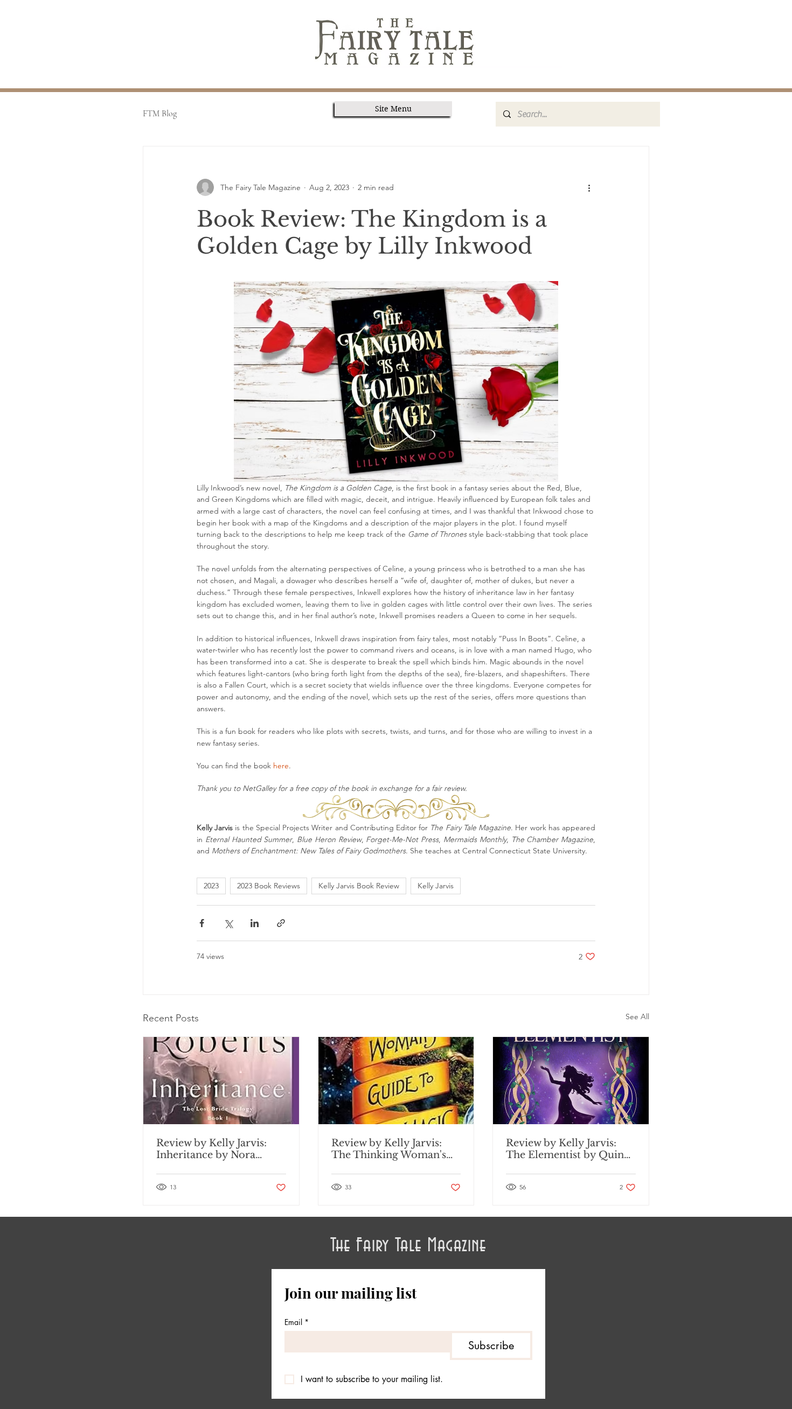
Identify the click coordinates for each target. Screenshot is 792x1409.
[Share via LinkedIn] (254, 923)
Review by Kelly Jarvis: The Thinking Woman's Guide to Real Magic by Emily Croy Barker (389, 1149)
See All (637, 1016)
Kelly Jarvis (436, 886)
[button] (393, 108)
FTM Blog (160, 113)
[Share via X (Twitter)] (228, 923)
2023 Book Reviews (268, 886)
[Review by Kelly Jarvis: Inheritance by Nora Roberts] (221, 1080)
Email (296, 1322)
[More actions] (588, 187)
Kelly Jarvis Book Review (358, 886)
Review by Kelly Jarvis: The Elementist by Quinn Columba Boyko (568, 1149)
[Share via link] (281, 923)
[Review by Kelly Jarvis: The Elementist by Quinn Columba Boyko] (571, 1080)
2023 (211, 886)
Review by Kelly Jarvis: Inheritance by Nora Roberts (211, 1149)
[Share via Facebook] (202, 923)
